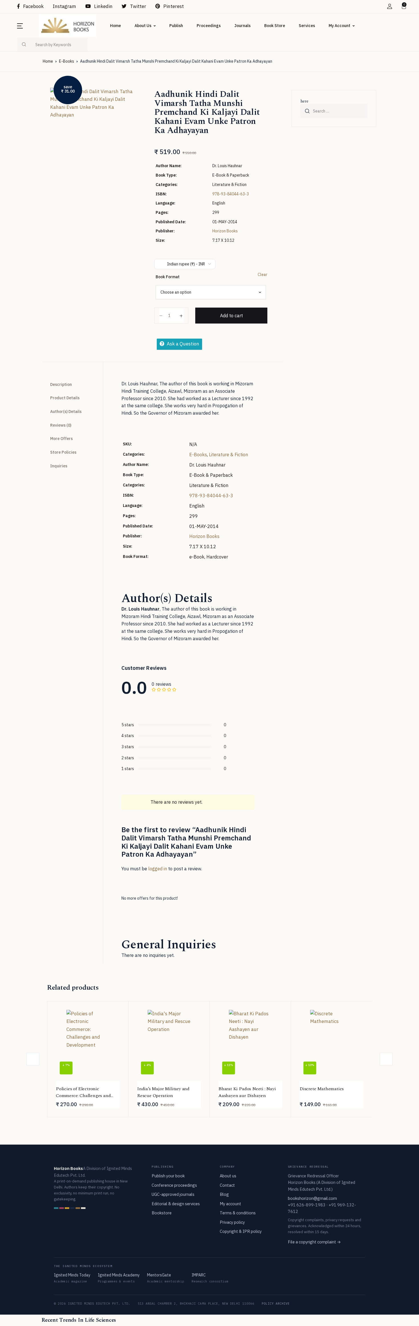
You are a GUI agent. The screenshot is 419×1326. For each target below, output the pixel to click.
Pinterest (173, 6)
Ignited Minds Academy (119, 1275)
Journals (242, 25)
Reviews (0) (60, 425)
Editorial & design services (176, 1203)
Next (386, 1059)
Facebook (33, 6)
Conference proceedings (174, 1185)
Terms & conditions (238, 1213)
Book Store (274, 25)
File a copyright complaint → (314, 1242)
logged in (157, 868)
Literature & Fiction (228, 454)
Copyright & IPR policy (241, 1231)
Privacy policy (232, 1222)
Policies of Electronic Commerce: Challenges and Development (83, 1095)
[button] (390, 6)
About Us (143, 25)
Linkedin (103, 6)
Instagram (64, 6)
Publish (176, 25)
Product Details (65, 397)
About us (228, 1175)
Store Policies (63, 452)
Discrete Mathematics (322, 1088)
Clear (262, 274)
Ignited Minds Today (72, 1275)
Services (307, 25)
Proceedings (209, 25)
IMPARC (199, 1275)
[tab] (71, 384)
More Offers (61, 438)
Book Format (168, 276)
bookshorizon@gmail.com (312, 1198)
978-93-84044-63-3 (230, 194)
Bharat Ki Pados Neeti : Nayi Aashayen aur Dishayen (247, 1092)
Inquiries (58, 465)
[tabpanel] (93, 142)
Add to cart (231, 315)
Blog (224, 1194)
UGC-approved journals (173, 1194)
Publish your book (168, 1175)
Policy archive (276, 1303)
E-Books (66, 61)
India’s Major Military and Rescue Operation (163, 1092)
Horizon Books (225, 231)
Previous (33, 1059)
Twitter (137, 6)
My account (230, 1203)
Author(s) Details (66, 411)
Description (61, 384)
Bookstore (162, 1213)
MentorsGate (159, 1275)
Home (115, 25)
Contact (227, 1185)
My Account (339, 25)
